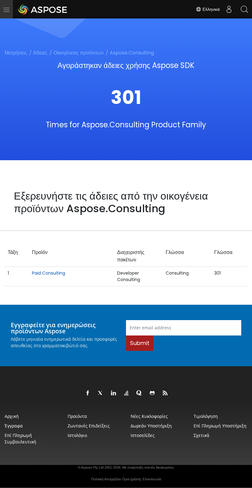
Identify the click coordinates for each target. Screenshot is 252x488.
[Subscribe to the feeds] (165, 393)
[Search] (244, 9)
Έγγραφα (14, 426)
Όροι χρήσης (131, 479)
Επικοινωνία (152, 479)
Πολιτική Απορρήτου (106, 479)
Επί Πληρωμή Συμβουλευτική (20, 438)
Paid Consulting (48, 273)
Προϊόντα (77, 416)
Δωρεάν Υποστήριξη (151, 426)
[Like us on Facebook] (88, 393)
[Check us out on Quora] (140, 393)
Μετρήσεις (16, 52)
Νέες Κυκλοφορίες (149, 416)
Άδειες (40, 52)
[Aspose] (43, 9)
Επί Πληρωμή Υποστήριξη (220, 426)
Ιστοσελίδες (143, 435)
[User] (229, 9)
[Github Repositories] (152, 393)
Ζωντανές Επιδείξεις (89, 426)
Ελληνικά (210, 9)
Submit (139, 343)
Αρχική (12, 416)
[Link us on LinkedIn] (114, 393)
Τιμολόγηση (206, 416)
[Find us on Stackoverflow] (127, 393)
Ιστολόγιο (77, 435)
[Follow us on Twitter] (101, 393)
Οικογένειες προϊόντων (78, 52)
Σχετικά (201, 435)
